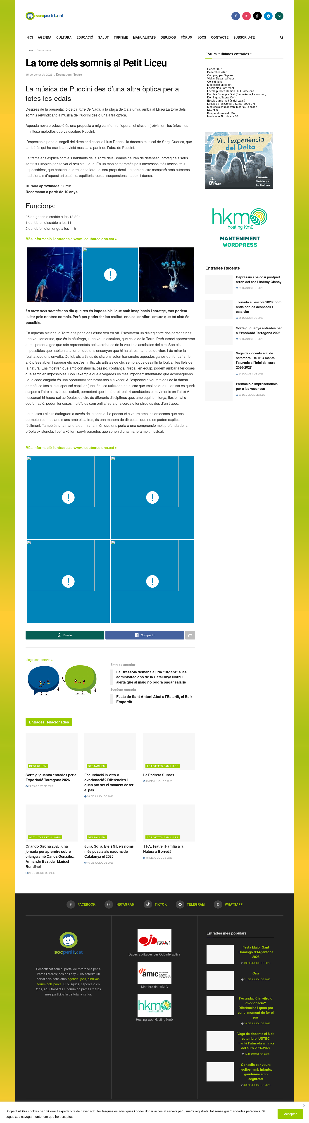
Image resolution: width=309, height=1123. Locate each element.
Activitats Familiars (162, 766)
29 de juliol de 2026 (251, 394)
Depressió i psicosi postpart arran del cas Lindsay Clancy (258, 279)
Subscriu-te (244, 37)
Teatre (78, 74)
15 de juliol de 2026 (158, 857)
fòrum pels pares (49, 984)
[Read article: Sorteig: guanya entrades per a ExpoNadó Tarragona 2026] (52, 751)
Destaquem (44, 50)
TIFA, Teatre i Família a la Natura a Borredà (163, 849)
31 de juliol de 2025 (256, 979)
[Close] (304, 1105)
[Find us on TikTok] (257, 16)
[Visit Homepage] (48, 16)
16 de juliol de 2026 (99, 862)
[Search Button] (281, 37)
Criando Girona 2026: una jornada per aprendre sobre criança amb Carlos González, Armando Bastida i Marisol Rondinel (50, 856)
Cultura (63, 37)
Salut (103, 37)
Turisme (121, 37)
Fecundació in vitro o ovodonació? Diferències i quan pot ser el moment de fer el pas (108, 782)
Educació (84, 37)
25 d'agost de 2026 (250, 288)
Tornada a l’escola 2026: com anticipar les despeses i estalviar (258, 307)
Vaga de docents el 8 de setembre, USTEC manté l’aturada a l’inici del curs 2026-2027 (255, 360)
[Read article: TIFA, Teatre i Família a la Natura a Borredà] (169, 823)
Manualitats (144, 37)
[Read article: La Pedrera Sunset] (169, 751)
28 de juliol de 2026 (99, 796)
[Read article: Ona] (220, 980)
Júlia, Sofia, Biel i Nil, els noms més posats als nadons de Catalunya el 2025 (109, 851)
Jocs (201, 37)
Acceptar (290, 1113)
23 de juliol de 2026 (158, 781)
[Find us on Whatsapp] (279, 16)
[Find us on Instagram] (246, 16)
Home (29, 50)
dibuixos (94, 979)
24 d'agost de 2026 (40, 786)
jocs (83, 979)
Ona (255, 973)
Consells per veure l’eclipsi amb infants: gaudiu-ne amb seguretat (256, 1071)
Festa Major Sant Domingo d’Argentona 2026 (255, 952)
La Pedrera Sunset (158, 774)
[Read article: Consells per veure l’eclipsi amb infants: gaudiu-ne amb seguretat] (220, 1072)
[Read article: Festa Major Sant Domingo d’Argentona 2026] (220, 954)
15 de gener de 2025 (39, 74)
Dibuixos (168, 37)
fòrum (187, 37)
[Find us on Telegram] (268, 16)
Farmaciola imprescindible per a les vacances (257, 386)
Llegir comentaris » (39, 659)
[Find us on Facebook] (235, 16)
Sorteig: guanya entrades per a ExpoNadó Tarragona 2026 (51, 777)
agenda (73, 979)
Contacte (219, 37)
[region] (154, 1112)
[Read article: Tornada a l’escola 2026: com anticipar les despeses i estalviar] (219, 309)
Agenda (44, 37)
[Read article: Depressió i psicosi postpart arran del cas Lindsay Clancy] (219, 284)
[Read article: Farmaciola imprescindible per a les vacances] (219, 391)
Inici (29, 37)
